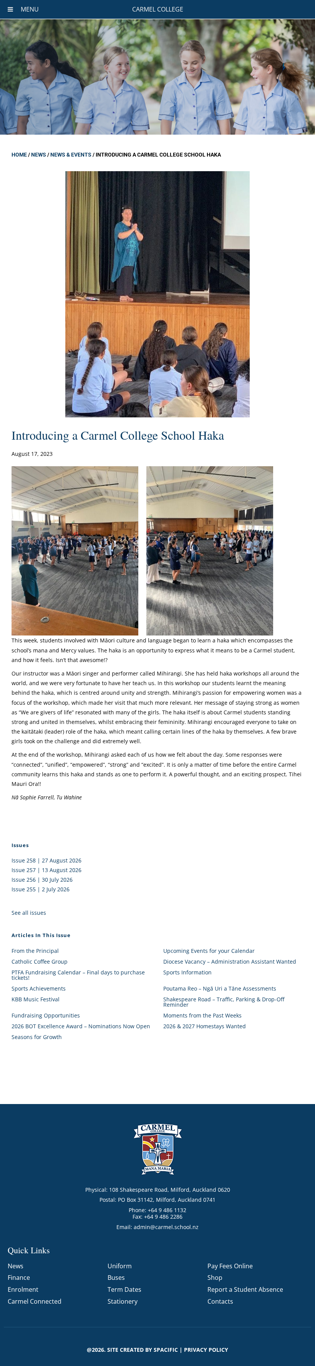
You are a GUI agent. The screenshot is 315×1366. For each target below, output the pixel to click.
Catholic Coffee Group (40, 961)
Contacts (220, 1301)
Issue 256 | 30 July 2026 (42, 879)
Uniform (120, 1266)
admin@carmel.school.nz (166, 1227)
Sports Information (187, 972)
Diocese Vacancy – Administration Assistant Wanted (229, 961)
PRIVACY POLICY (206, 1349)
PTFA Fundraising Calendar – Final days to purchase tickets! (78, 975)
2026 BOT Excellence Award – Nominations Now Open (81, 1026)
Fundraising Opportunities (46, 1015)
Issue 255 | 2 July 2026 (41, 889)
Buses (116, 1277)
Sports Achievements (39, 988)
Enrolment (23, 1289)
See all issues (29, 912)
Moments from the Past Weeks (202, 1015)
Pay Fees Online (230, 1266)
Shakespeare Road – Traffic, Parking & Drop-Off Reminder (223, 1002)
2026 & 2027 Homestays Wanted (204, 1026)
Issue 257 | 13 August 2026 (46, 870)
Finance (19, 1277)
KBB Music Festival (36, 999)
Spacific (166, 1349)
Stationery (123, 1301)
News (38, 155)
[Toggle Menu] (10, 9)
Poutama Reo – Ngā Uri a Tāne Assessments (219, 988)
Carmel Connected (34, 1301)
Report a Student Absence (245, 1289)
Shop (214, 1277)
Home (19, 155)
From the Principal (35, 950)
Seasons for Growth (37, 1037)
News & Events (70, 155)
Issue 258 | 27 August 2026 (46, 860)
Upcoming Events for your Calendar (209, 950)
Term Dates (124, 1289)
